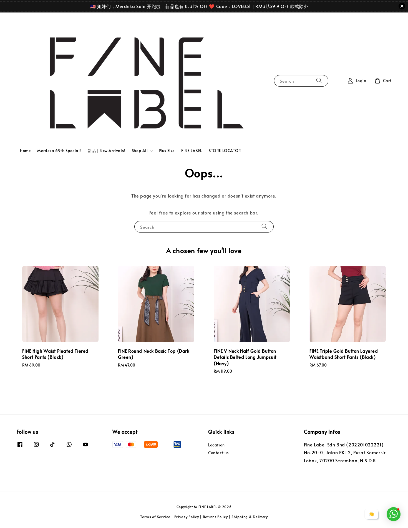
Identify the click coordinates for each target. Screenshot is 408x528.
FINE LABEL (191, 150)
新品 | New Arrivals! (106, 150)
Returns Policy (215, 516)
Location (216, 445)
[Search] (319, 80)
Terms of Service (155, 516)
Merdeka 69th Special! (59, 150)
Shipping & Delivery (249, 516)
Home (25, 150)
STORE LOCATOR (225, 150)
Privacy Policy (186, 516)
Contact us (218, 452)
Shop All (140, 150)
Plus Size (167, 150)
